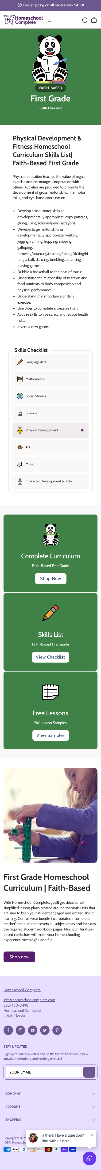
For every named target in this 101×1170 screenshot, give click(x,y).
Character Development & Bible (49, 481)
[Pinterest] (57, 1030)
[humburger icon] (50, 20)
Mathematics (35, 379)
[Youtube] (32, 1030)
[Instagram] (20, 1030)
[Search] (84, 20)
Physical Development (42, 430)
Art (28, 447)
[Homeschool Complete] (23, 19)
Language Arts (36, 362)
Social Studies (36, 396)
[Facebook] (8, 1030)
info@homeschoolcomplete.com (29, 999)
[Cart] (93, 20)
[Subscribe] (89, 1072)
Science (31, 413)
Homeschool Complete (22, 989)
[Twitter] (45, 1030)
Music (30, 464)
